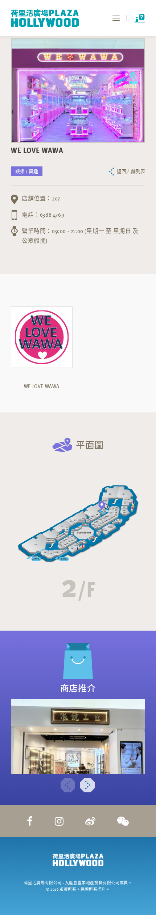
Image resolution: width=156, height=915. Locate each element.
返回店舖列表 (131, 171)
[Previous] (68, 785)
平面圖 (90, 445)
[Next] (87, 785)
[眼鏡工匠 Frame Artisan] (78, 736)
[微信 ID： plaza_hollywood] (123, 821)
